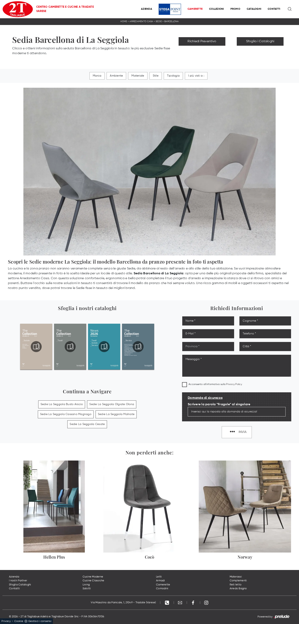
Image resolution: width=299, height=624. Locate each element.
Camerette (195, 9)
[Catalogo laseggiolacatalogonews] (104, 346)
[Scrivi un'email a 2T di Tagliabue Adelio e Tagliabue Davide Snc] (180, 602)
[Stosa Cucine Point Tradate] (169, 9)
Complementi (238, 580)
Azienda (146, 9)
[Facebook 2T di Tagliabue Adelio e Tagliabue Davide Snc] (193, 602)
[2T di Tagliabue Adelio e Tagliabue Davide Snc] (17, 9)
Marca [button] (97, 75)
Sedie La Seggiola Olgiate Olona (111, 404)
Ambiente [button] (116, 75)
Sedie (159, 21)
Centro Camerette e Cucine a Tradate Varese (65, 9)
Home (123, 21)
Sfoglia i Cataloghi (260, 41)
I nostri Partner (18, 580)
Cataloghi (254, 9)
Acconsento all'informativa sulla (215, 384)
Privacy (6, 621)
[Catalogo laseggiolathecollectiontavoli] (70, 346)
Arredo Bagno (238, 588)
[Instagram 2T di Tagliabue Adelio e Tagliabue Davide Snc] (206, 602)
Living (86, 584)
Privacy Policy (234, 384)
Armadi (160, 580)
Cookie (18, 621)
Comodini (162, 588)
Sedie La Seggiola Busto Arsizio (61, 404)
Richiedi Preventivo (202, 41)
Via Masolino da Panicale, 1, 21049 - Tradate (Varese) (123, 602)
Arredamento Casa (141, 21)
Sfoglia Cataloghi (20, 584)
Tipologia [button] (173, 75)
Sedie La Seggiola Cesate (87, 424)
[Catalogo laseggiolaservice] (138, 346)
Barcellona (171, 21)
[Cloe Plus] (260, 50)
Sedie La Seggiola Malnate (116, 414)
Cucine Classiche (93, 580)
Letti (159, 576)
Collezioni (216, 9)
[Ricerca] (290, 9)
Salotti (87, 588)
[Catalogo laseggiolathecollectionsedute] (36, 346)
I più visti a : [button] (196, 75)
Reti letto (236, 584)
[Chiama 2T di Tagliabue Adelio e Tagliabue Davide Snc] (167, 602)
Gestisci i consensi (39, 621)
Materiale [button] (137, 75)
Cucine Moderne (93, 576)
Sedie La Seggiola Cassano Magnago (65, 414)
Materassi (236, 576)
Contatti (274, 9)
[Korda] (202, 50)
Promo (235, 9)
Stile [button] (155, 75)
